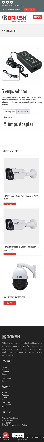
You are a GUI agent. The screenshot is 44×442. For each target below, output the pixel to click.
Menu (38, 17)
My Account (29, 9)
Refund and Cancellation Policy (14, 425)
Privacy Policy (7, 420)
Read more (9, 205)
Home (4, 367)
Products (5, 372)
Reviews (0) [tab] (23, 111)
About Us (5, 369)
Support (5, 374)
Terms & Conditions (10, 418)
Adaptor (33, 97)
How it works (7, 376)
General (15, 97)
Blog (4, 381)
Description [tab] (10, 111)
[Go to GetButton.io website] (5, 439)
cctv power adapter (22, 102)
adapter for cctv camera (11, 100)
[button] (38, 49)
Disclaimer (6, 423)
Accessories (24, 97)
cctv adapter (27, 100)
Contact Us (6, 379)
